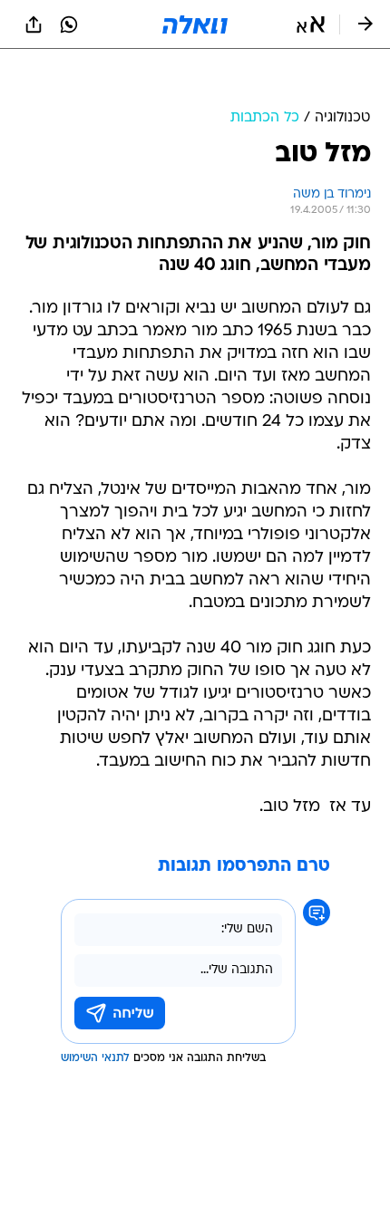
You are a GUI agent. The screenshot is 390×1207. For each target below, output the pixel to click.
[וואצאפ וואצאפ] (69, 24)
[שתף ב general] (34, 24)
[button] (311, 24)
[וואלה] (195, 24)
